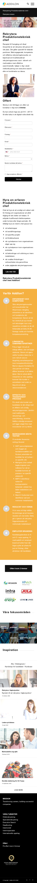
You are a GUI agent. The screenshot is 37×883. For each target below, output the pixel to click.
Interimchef (7, 828)
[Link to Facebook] (29, 879)
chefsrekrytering (9, 68)
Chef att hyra (7, 210)
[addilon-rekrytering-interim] (15, 4)
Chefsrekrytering (9, 817)
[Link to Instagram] (32, 879)
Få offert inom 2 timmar (11, 846)
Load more (18, 790)
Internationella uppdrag (11, 833)
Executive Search (9, 822)
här (32, 114)
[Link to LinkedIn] (26, 879)
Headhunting (7, 825)
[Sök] (27, 4)
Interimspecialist (9, 830)
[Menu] (31, 4)
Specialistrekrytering (10, 819)
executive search (25, 68)
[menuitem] (27, 4)
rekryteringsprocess (10, 60)
